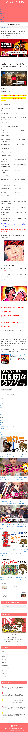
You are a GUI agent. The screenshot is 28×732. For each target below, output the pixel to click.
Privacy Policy (11, 728)
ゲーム (1, 424)
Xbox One (2, 13)
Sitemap (2, 19)
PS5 (1, 6)
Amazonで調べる (15, 359)
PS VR (4, 656)
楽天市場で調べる (23, 359)
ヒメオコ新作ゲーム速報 (14, 2)
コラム (4, 673)
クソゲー (2, 422)
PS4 (1, 8)
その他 (4, 670)
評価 (1, 434)
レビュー (2, 428)
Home (6, 728)
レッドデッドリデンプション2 (7, 426)
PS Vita (2, 11)
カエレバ (15, 356)
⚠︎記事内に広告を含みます (14, 24)
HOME (15, 726)
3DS (1, 15)
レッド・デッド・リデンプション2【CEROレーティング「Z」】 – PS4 (18, 355)
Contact (2, 21)
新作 (1, 432)
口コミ (1, 430)
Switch (1, 9)
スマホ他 (2, 17)
